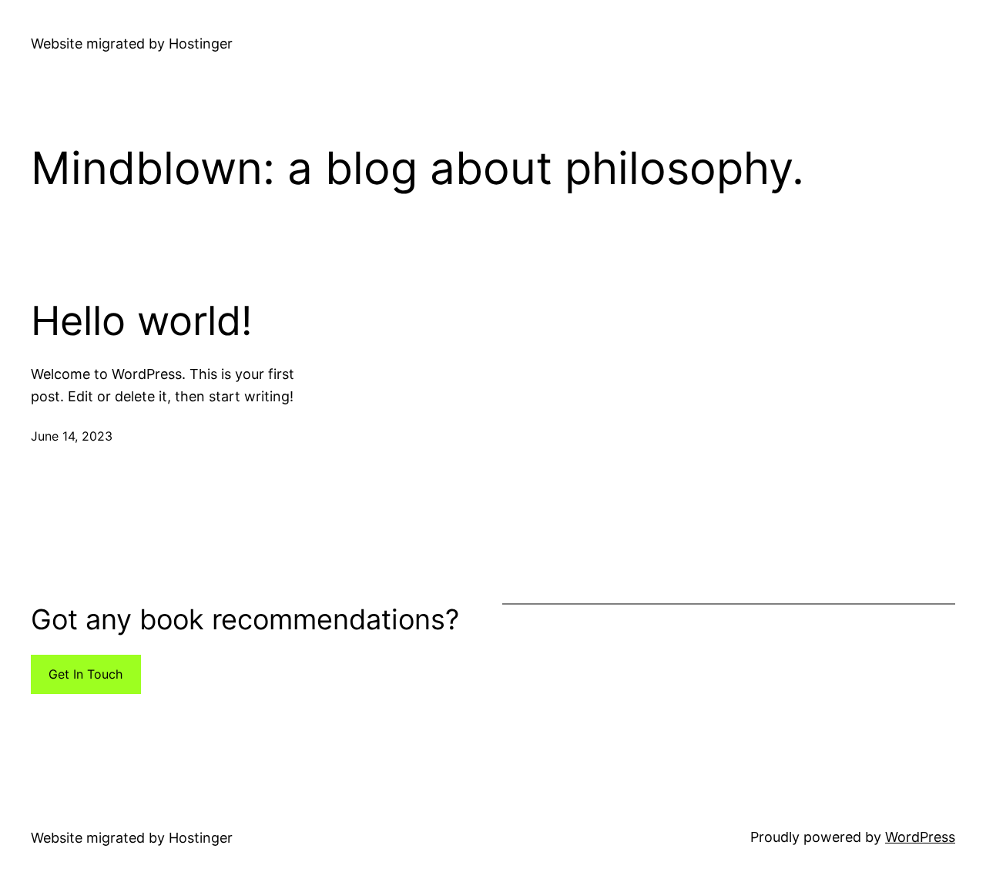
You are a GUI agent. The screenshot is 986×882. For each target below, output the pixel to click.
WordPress (920, 837)
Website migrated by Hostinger (132, 43)
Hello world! (141, 321)
